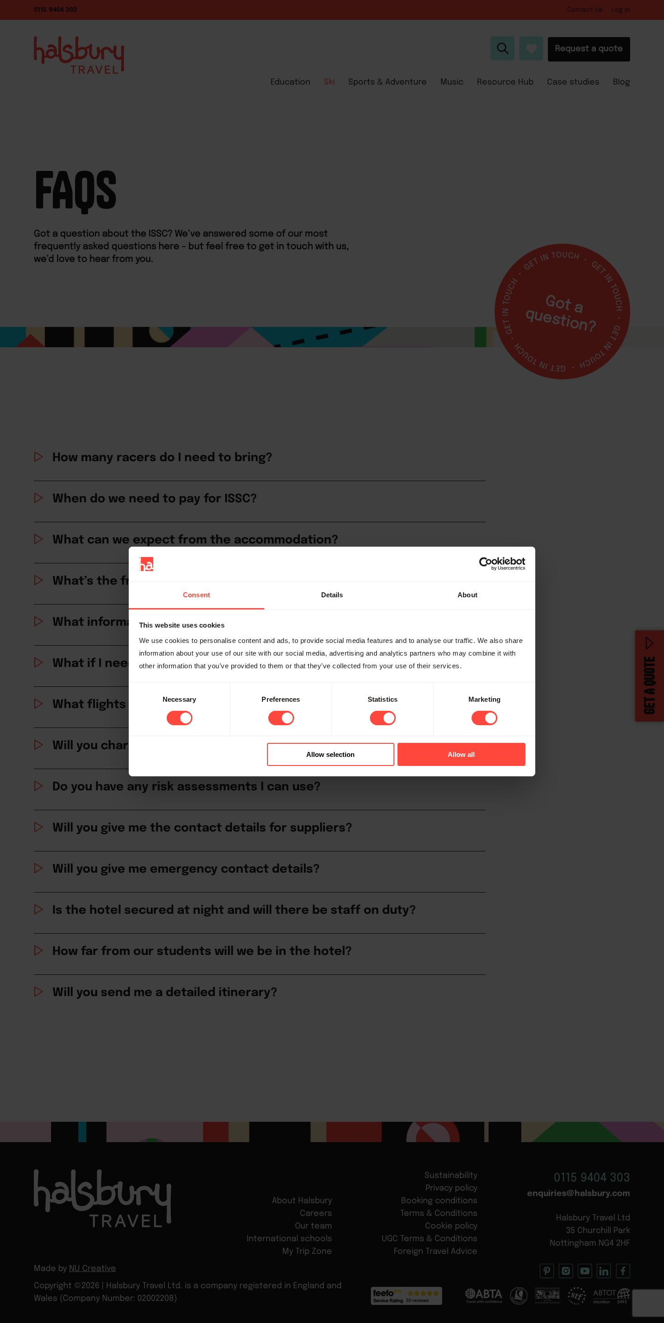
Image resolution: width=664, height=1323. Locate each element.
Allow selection (330, 754)
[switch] (281, 718)
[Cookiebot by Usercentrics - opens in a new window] (485, 564)
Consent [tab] (196, 595)
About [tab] (467, 595)
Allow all (461, 754)
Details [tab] (332, 595)
